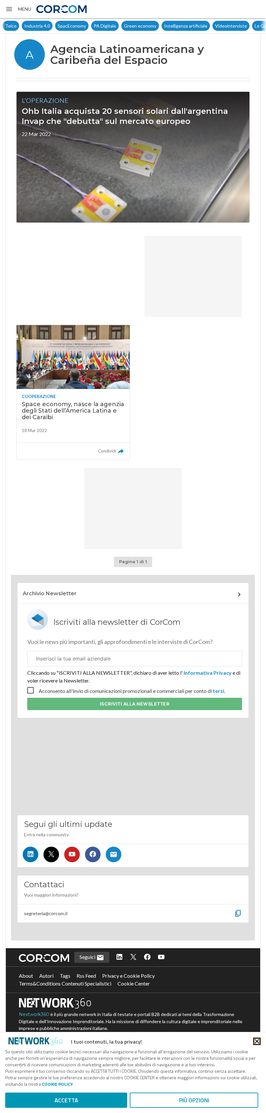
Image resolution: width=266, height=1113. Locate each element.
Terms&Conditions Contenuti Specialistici (65, 983)
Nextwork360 (34, 1014)
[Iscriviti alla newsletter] (113, 854)
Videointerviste (231, 26)
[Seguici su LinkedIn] (30, 854)
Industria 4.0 (37, 26)
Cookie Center (133, 983)
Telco (11, 26)
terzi (218, 691)
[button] (18, 9)
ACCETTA (66, 1100)
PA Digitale (105, 26)
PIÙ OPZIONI (194, 1100)
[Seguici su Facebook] (93, 854)
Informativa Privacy (208, 673)
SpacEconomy (72, 26)
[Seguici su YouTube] (72, 854)
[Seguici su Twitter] (51, 854)
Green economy (140, 26)
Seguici (87, 957)
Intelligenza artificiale (185, 26)
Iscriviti (135, 704)
